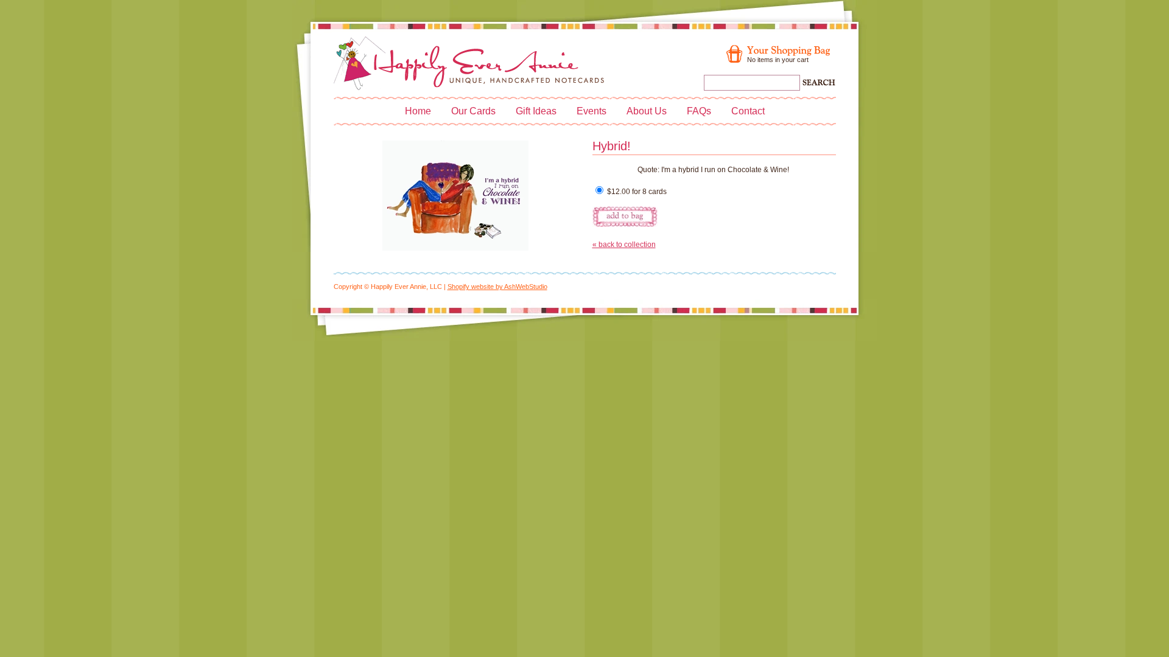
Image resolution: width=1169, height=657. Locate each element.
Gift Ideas (536, 111)
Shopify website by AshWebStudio (497, 286)
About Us (647, 111)
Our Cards (473, 111)
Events (591, 111)
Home (418, 111)
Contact (748, 111)
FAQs (699, 111)
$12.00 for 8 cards (636, 191)
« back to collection (624, 244)
